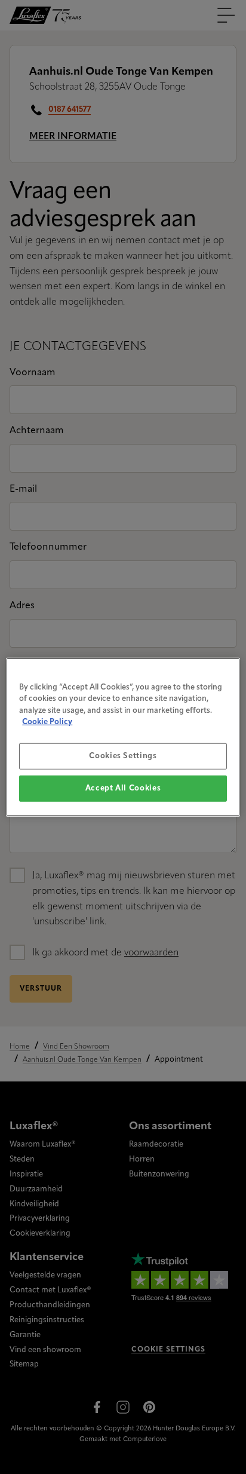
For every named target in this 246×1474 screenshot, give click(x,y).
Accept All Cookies (123, 788)
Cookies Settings (122, 755)
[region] (122, 737)
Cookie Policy (47, 722)
